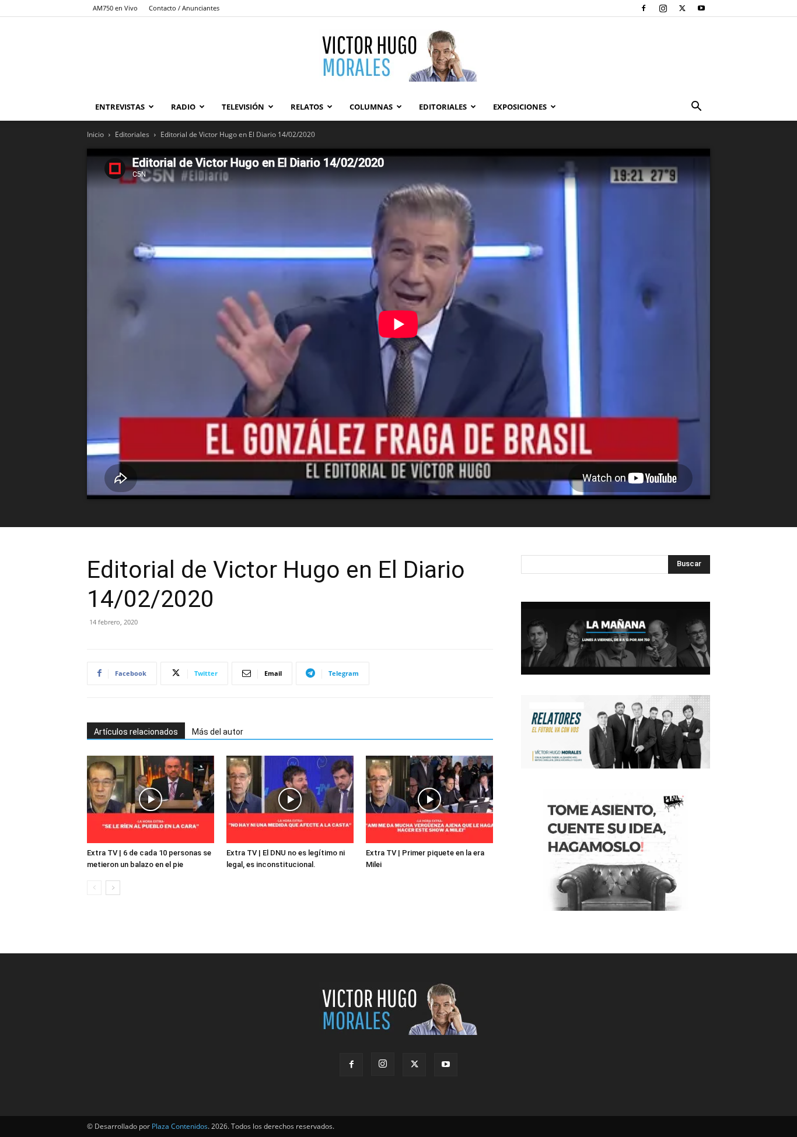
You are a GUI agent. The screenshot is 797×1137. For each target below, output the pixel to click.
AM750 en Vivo (115, 7)
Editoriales (443, 106)
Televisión (243, 106)
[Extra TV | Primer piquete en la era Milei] (429, 799)
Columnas (371, 106)
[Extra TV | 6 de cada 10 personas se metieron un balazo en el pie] (150, 799)
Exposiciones (520, 106)
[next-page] (113, 887)
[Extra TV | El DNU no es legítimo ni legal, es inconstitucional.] (290, 799)
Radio (183, 106)
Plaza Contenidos (180, 1126)
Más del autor (217, 731)
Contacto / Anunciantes (184, 7)
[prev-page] (94, 887)
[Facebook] (643, 8)
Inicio (95, 134)
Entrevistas (120, 106)
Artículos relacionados (136, 731)
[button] (696, 107)
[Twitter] (682, 8)
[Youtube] (701, 8)
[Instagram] (663, 8)
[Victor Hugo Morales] (398, 55)
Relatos (307, 106)
